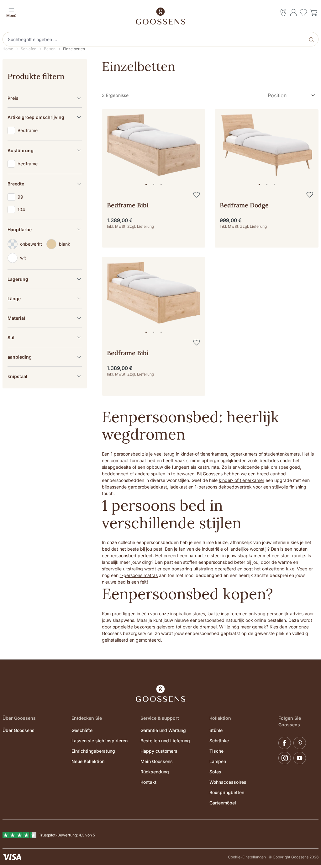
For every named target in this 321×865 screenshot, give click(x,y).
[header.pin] (283, 13)
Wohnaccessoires (227, 782)
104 (21, 209)
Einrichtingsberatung (93, 751)
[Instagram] (284, 758)
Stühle (216, 730)
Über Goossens (18, 730)
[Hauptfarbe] (45, 229)
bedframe (28, 163)
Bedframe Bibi (128, 205)
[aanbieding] (45, 356)
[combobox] (154, 39)
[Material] (45, 318)
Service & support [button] (159, 718)
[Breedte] (45, 183)
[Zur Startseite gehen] (160, 16)
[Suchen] (312, 39)
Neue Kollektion (87, 761)
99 (20, 197)
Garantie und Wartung (163, 730)
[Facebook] (284, 743)
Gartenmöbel (222, 802)
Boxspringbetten (226, 792)
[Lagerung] (45, 279)
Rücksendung (154, 771)
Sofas (215, 771)
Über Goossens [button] (19, 718)
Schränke (219, 740)
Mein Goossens (156, 761)
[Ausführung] (45, 150)
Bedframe (28, 130)
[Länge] (45, 298)
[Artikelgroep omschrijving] (45, 117)
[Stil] (45, 337)
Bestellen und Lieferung (165, 740)
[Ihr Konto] (293, 13)
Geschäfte (81, 730)
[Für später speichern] (196, 194)
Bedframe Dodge (244, 205)
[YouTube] (299, 758)
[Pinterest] (299, 743)
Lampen (217, 761)
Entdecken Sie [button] (86, 718)
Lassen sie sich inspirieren (99, 740)
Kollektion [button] (220, 718)
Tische (216, 751)
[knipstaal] (45, 376)
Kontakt (148, 782)
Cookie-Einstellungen (247, 857)
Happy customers (158, 751)
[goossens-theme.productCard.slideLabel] (146, 184)
